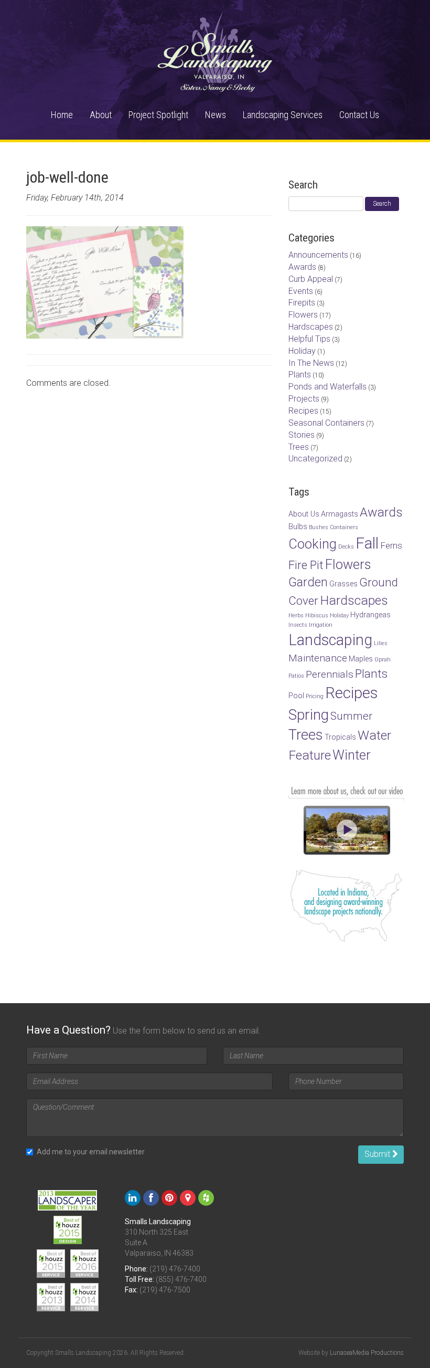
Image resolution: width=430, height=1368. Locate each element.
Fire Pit (306, 565)
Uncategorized (315, 459)
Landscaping (330, 640)
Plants (299, 375)
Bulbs (297, 526)
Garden (308, 582)
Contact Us (359, 114)
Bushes (318, 527)
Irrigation (320, 625)
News (215, 114)
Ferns (391, 545)
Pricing (315, 696)
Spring (308, 714)
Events (300, 291)
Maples (361, 659)
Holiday (302, 351)
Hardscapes (310, 327)
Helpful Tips (309, 339)
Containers (344, 527)
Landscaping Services (282, 114)
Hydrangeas (370, 615)
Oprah (382, 659)
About (101, 114)
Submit (378, 1154)
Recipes (303, 411)
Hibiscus (316, 615)
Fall (367, 543)
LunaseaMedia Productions (367, 1352)
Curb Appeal (310, 279)
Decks (346, 546)
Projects (303, 399)
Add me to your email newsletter (91, 1152)
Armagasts (339, 514)
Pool (296, 695)
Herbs (296, 615)
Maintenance (317, 658)
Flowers (303, 315)
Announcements (318, 255)
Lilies (381, 643)
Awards (302, 267)
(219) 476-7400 (174, 1269)
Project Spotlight (158, 114)
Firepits (301, 303)
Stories (301, 435)
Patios (296, 675)
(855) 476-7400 (181, 1279)
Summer (351, 716)
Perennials (329, 674)
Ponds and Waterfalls (327, 387)
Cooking (312, 544)
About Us (303, 514)
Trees (298, 447)
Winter (351, 755)
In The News (311, 363)
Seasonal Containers (326, 423)
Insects (297, 625)
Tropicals (340, 737)
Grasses (343, 584)
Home (62, 114)
